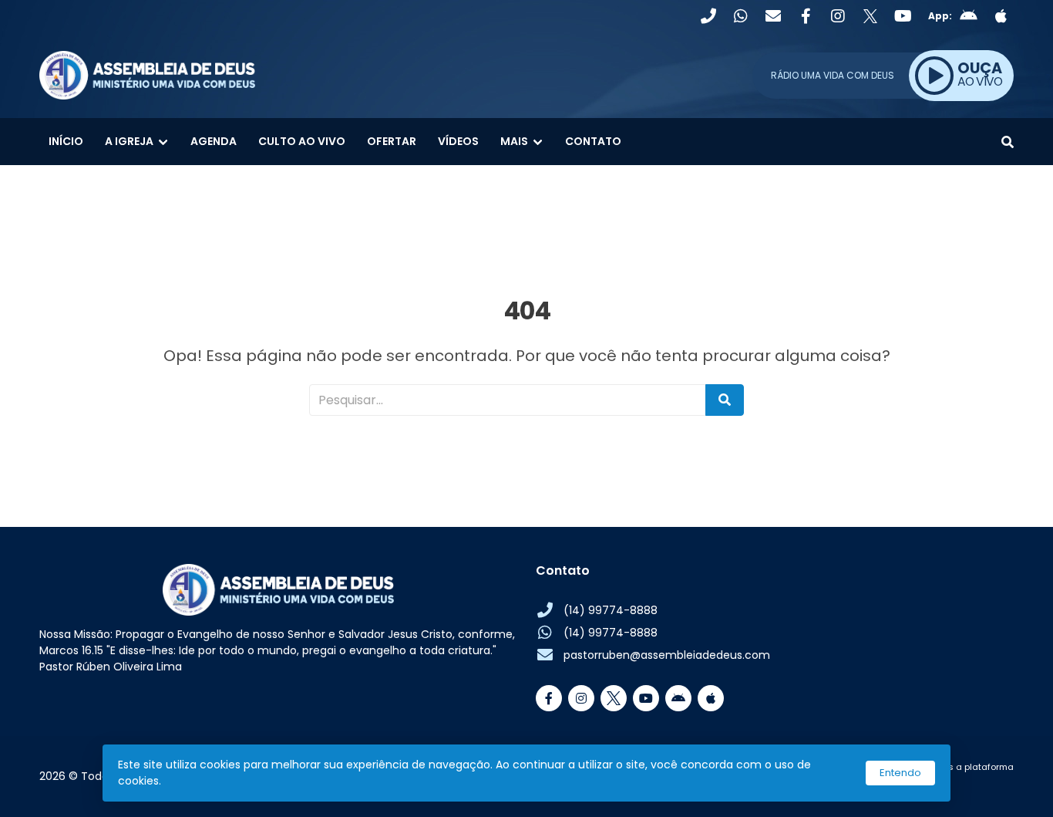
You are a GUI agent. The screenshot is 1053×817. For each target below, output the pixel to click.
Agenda (213, 141)
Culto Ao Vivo (301, 141)
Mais (514, 141)
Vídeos (458, 141)
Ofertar (391, 141)
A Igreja (129, 141)
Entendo (900, 772)
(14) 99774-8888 (611, 610)
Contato (593, 141)
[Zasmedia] (975, 785)
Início (66, 141)
